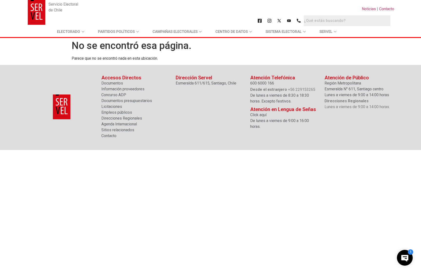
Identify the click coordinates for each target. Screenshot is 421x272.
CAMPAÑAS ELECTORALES (175, 31)
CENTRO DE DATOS (231, 31)
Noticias (369, 9)
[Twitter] (279, 20)
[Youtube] (289, 20)
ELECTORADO (68, 31)
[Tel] (298, 20)
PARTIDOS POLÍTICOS (116, 31)
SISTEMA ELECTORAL (284, 31)
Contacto (386, 9)
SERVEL (325, 31)
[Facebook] (259, 20)
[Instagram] (269, 20)
